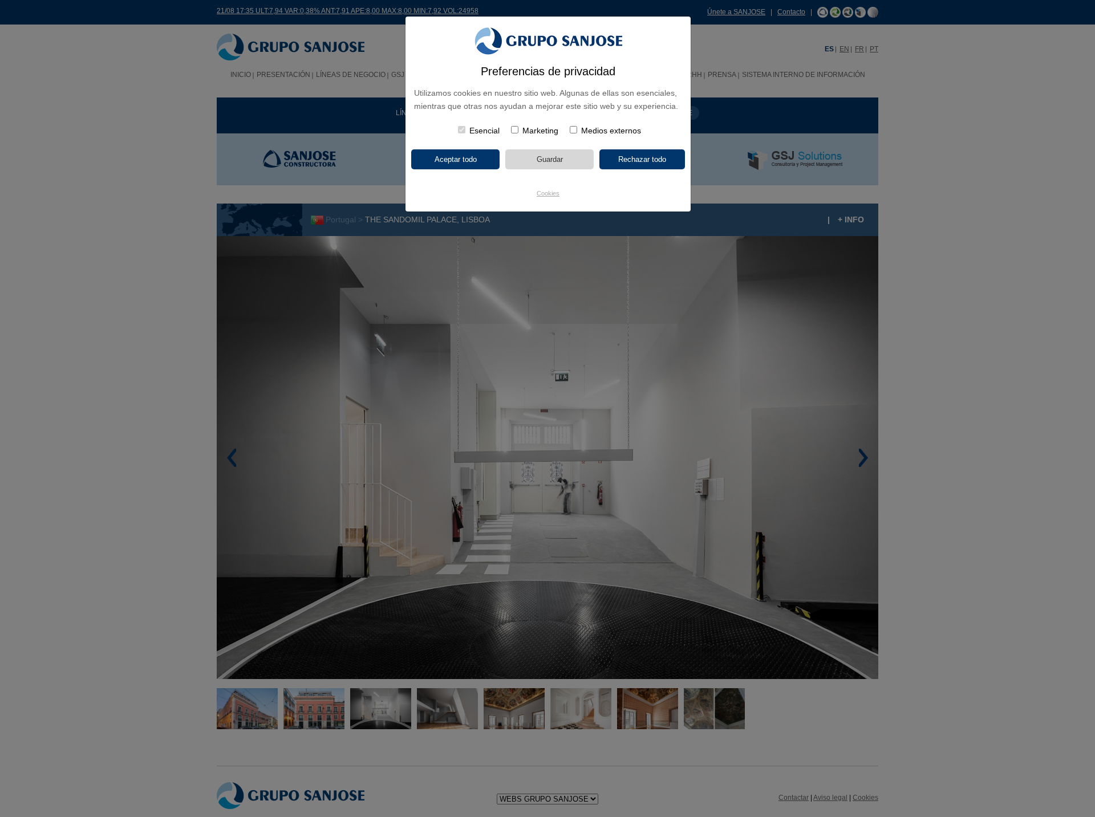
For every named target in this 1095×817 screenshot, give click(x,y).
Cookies (548, 193)
